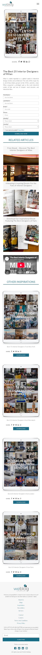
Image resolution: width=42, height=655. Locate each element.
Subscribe (21, 639)
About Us (21, 600)
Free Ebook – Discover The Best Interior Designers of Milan (21, 149)
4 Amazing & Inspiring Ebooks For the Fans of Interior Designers (21, 184)
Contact (21, 615)
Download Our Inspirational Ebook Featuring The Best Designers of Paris (21, 220)
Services (21, 611)
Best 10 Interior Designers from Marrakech (21, 420)
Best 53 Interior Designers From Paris (21, 567)
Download (21, 355)
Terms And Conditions (21, 620)
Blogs (21, 602)
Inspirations (21, 605)
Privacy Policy (21, 623)
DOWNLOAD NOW (21, 134)
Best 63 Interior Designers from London (21, 494)
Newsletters (21, 608)
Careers (21, 618)
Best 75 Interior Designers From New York (21, 347)
